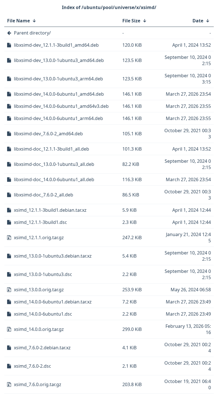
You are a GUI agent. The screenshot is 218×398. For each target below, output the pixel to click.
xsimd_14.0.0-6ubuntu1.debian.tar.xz (53, 302)
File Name (18, 21)
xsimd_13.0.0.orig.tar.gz (39, 289)
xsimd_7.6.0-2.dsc (32, 366)
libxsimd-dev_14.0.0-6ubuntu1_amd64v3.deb (61, 106)
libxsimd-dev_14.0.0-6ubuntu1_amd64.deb (59, 94)
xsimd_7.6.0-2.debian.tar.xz (42, 347)
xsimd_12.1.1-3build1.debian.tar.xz (50, 210)
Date (197, 21)
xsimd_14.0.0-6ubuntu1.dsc (43, 314)
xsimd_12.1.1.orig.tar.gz (39, 237)
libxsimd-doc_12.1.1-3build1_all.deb (51, 149)
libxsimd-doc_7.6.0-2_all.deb (43, 195)
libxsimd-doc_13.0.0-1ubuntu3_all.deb (54, 164)
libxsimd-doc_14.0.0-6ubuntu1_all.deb (54, 179)
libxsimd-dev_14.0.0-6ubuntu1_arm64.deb (58, 118)
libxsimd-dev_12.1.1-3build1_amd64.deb (56, 45)
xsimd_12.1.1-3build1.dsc (40, 222)
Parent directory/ (32, 33)
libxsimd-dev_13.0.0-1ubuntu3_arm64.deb (58, 79)
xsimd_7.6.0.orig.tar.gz (37, 384)
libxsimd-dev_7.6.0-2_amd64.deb (48, 133)
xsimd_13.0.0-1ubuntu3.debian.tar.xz (53, 256)
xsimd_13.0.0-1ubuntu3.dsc (43, 274)
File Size (131, 21)
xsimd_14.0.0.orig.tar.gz (39, 329)
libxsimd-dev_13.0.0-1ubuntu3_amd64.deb (59, 60)
